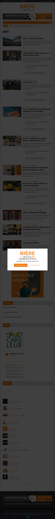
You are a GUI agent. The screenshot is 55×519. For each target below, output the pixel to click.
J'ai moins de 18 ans (34, 265)
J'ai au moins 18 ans (20, 265)
